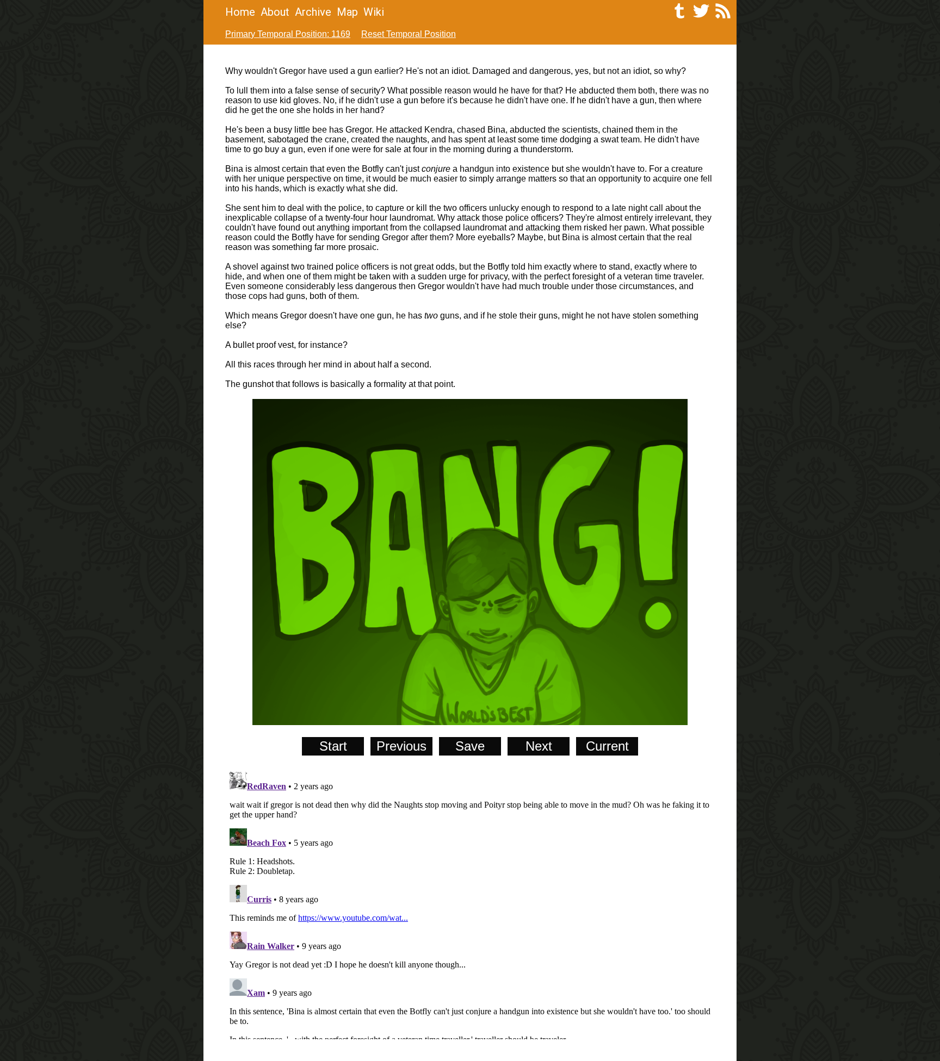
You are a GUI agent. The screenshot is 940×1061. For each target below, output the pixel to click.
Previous (401, 746)
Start (333, 746)
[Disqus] (470, 903)
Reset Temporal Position (408, 34)
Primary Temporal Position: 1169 (287, 34)
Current (607, 746)
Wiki (373, 11)
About (275, 11)
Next (538, 746)
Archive (313, 11)
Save (470, 746)
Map (347, 11)
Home (240, 11)
